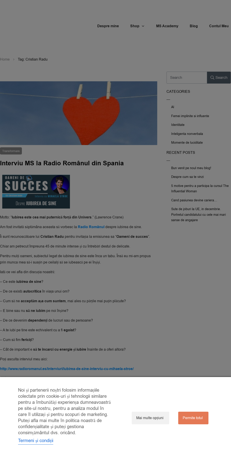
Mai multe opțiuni (150, 418)
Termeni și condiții (35, 441)
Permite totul (193, 418)
